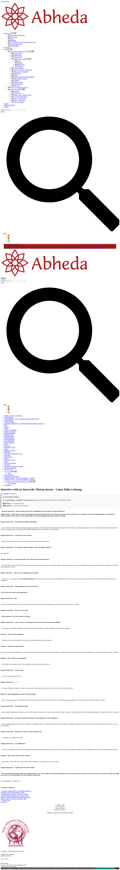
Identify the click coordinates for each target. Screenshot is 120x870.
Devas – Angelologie (19, 98)
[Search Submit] (24, 110)
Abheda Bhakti (18, 53)
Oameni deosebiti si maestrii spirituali (24, 77)
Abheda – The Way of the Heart (13, 415)
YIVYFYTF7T (8, 469)
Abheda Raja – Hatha (20, 59)
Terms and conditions (10, 463)
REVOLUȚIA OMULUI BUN (19, 87)
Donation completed (9, 433)
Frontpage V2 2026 (9, 447)
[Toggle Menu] (15, 33)
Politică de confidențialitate (106, 868)
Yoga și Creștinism (19, 102)
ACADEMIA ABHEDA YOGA (19, 51)
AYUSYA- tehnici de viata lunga (23, 70)
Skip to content (5, 1)
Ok (97, 868)
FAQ (9, 473)
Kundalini (20, 63)
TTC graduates (12, 483)
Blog (5, 49)
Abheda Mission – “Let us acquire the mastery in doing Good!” (21, 419)
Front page (7, 446)
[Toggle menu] (15, 471)
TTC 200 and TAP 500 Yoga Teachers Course (23, 42)
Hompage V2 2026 (9, 450)
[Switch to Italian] (8, 241)
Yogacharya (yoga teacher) (17, 35)
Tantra (12, 39)
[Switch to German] (8, 238)
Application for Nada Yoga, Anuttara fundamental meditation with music (24, 423)
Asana (19, 61)
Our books (7, 47)
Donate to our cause (9, 431)
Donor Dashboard (9, 438)
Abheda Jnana (17, 55)
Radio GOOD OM (9, 105)
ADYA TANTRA (19, 68)
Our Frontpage (8, 457)
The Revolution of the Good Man (13, 466)
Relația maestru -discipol (20, 78)
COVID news (17, 93)
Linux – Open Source (20, 100)
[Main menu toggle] (3, 278)
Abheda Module (8, 420)
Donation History (9, 436)
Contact (6, 107)
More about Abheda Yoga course (13, 453)
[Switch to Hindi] (8, 240)
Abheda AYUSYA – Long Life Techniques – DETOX (19, 478)
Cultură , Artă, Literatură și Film (22, 95)
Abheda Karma (18, 57)
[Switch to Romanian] (8, 235)
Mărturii (16, 75)
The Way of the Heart (16, 44)
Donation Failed (8, 434)
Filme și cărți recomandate (21, 71)
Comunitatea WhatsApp (20, 505)
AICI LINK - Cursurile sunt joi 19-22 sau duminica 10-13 (90, 248)
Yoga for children (9, 475)
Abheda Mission (14, 46)
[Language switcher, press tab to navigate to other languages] (5, 234)
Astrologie (16, 91)
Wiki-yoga (16, 86)
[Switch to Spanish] (8, 237)
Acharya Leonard (9, 422)
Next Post (4, 802)
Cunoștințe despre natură (20, 97)
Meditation (13, 40)
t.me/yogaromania (18, 503)
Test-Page (7, 465)
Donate (6, 103)
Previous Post (5, 800)
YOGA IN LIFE (14, 89)
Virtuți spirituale (18, 84)
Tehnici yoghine (18, 82)
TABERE (16, 80)
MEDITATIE (21, 64)
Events (6, 444)
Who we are (7, 33)
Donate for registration (10, 430)
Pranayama (20, 66)
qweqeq (6, 458)
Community (7, 485)
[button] (12, 33)
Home (6, 449)
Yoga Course (13, 37)
